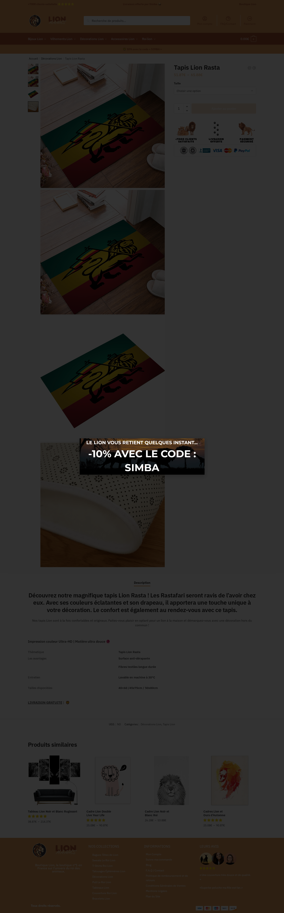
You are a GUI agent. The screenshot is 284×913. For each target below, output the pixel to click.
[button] (199, 443)
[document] (142, 456)
